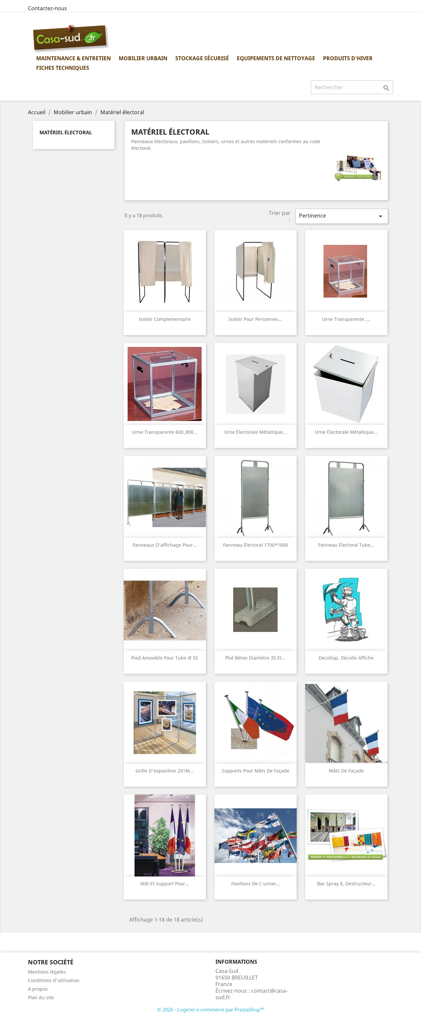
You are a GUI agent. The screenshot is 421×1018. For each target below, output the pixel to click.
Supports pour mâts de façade (255, 771)
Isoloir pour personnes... (255, 319)
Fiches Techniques (62, 67)
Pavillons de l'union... (255, 883)
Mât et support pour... (164, 883)
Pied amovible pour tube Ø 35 (164, 658)
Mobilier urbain (143, 58)
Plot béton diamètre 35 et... (255, 658)
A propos (38, 989)
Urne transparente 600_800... (164, 432)
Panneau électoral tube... (346, 545)
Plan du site (41, 997)
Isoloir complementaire (165, 319)
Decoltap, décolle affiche (346, 658)
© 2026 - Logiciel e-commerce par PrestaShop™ (210, 1009)
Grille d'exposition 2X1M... (165, 771)
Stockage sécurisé (202, 58)
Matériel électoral (65, 132)
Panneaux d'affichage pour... (165, 545)
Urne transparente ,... (346, 319)
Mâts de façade (346, 771)
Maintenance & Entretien (73, 58)
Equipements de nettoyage (276, 58)
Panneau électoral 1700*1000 (255, 545)
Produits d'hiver (348, 58)
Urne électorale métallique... (255, 432)
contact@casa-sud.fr (251, 994)
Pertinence (341, 216)
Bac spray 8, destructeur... (346, 883)
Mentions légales (47, 972)
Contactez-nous (47, 8)
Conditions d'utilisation (54, 980)
